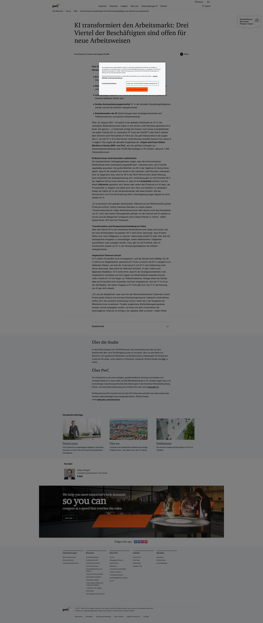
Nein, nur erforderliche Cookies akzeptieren (142, 83)
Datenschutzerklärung (115, 78)
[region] (132, 78)
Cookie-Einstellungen (109, 83)
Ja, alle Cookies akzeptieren (137, 89)
